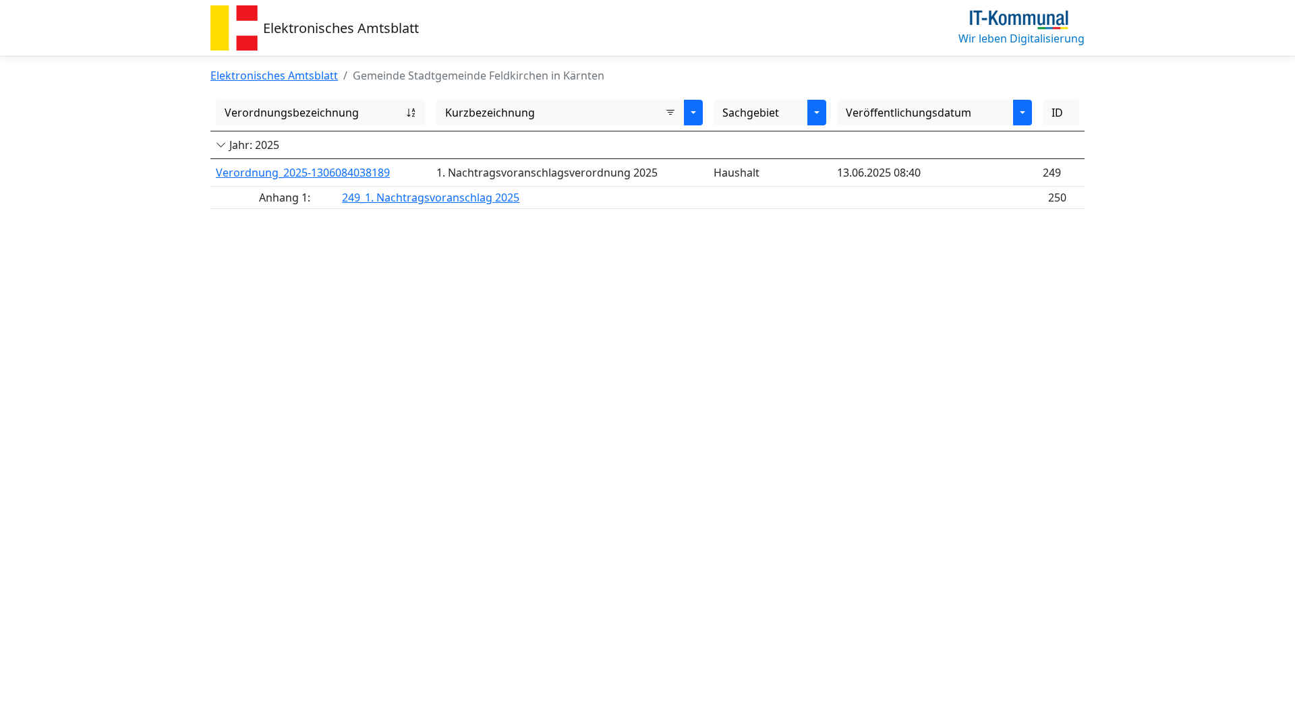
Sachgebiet (750, 112)
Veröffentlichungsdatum (908, 112)
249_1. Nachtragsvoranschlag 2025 (430, 197)
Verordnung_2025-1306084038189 (303, 172)
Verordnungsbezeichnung (292, 112)
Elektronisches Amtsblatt (341, 28)
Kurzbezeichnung (490, 112)
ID (1057, 112)
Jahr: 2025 (253, 145)
